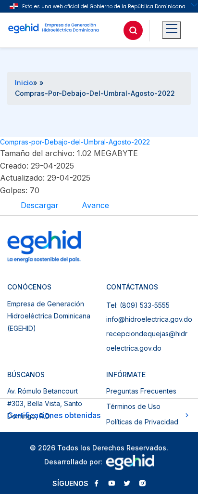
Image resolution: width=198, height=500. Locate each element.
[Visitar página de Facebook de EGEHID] (96, 484)
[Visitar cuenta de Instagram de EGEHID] (142, 484)
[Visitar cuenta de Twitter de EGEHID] (127, 484)
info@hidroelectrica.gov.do (149, 319)
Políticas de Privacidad (142, 422)
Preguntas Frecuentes (141, 391)
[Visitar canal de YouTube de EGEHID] (111, 484)
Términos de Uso (133, 406)
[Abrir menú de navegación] (171, 30)
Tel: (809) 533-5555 (138, 305)
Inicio (24, 83)
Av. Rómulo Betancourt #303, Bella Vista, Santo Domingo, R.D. (44, 403)
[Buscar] (133, 30)
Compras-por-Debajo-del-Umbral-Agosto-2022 (75, 142)
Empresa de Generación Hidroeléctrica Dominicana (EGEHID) (48, 316)
